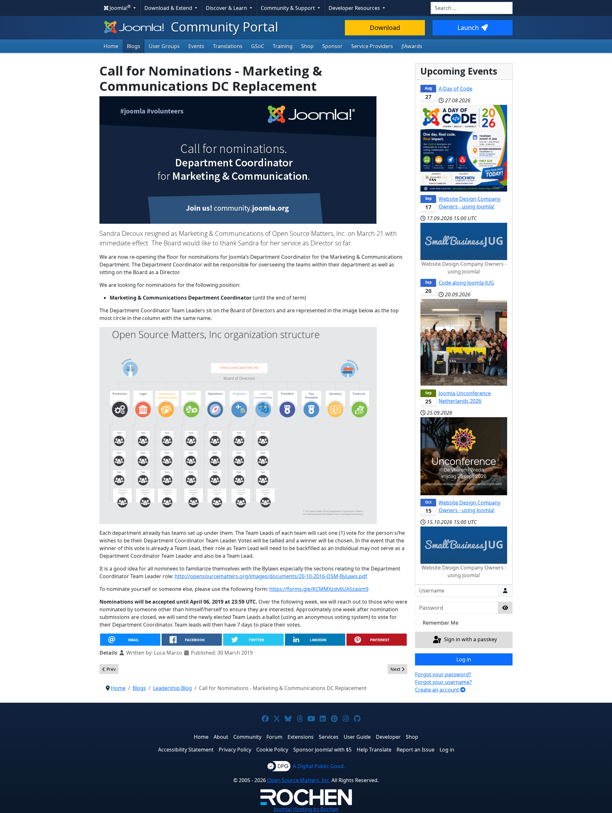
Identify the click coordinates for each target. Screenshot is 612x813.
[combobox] (472, 8)
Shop (307, 46)
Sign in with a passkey (470, 639)
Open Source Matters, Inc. (298, 780)
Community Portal (223, 26)
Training (283, 46)
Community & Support (288, 7)
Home (111, 46)
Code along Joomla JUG (466, 282)
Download (385, 27)
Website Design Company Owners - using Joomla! (469, 202)
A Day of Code (455, 88)
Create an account (437, 689)
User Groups (164, 46)
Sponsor (332, 46)
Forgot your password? (443, 674)
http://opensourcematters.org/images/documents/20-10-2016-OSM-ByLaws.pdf (271, 576)
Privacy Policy (235, 749)
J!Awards (412, 46)
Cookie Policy (272, 749)
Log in (463, 659)
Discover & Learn (227, 7)
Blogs (133, 46)
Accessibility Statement (186, 749)
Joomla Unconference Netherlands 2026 (465, 397)
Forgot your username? (443, 682)
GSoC (257, 46)
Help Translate (374, 749)
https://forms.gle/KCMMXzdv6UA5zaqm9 (318, 588)
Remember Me (440, 622)
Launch (468, 27)
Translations (228, 46)
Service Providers (372, 46)
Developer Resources (355, 7)
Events (196, 46)
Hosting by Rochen (306, 809)
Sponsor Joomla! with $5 (322, 749)
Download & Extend (168, 7)
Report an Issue (415, 749)
